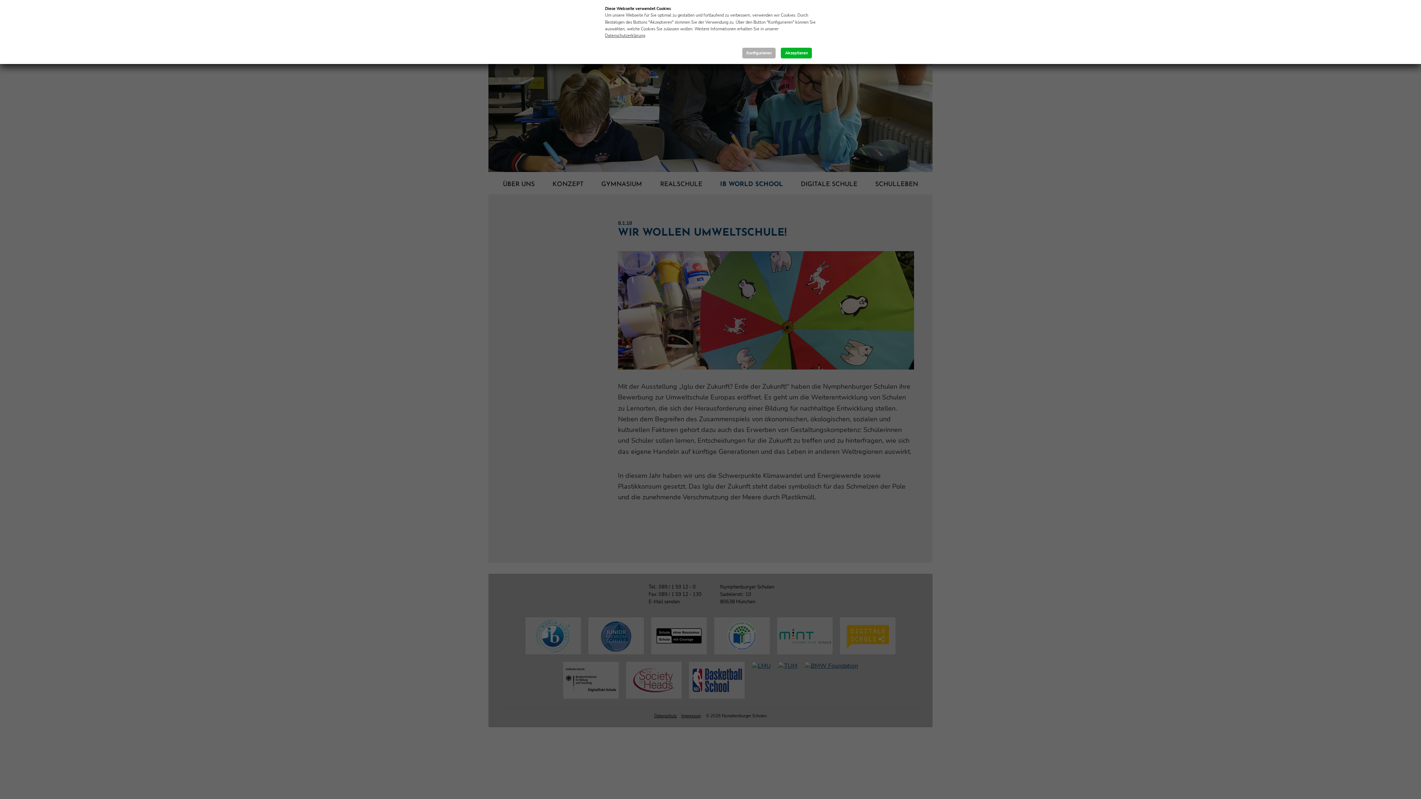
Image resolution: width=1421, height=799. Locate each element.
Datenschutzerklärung (625, 35)
